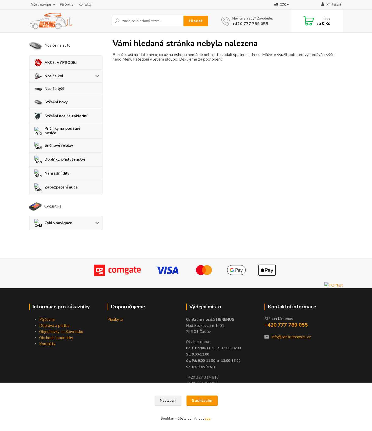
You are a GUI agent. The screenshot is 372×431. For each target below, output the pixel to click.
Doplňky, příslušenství (65, 159)
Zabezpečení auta (61, 187)
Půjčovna (66, 4)
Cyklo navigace (58, 223)
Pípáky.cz (115, 319)
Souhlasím (202, 400)
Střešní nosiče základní (66, 116)
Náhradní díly (57, 173)
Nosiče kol (54, 76)
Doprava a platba (54, 325)
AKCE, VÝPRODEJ (61, 62)
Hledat (196, 21)
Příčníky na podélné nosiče (62, 131)
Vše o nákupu (41, 4)
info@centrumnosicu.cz (291, 337)
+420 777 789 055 (250, 24)
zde (208, 418)
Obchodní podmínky (56, 337)
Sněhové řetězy (59, 145)
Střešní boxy (56, 102)
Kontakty (85, 4)
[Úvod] (68, 21)
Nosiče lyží (54, 88)
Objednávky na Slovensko (61, 331)
